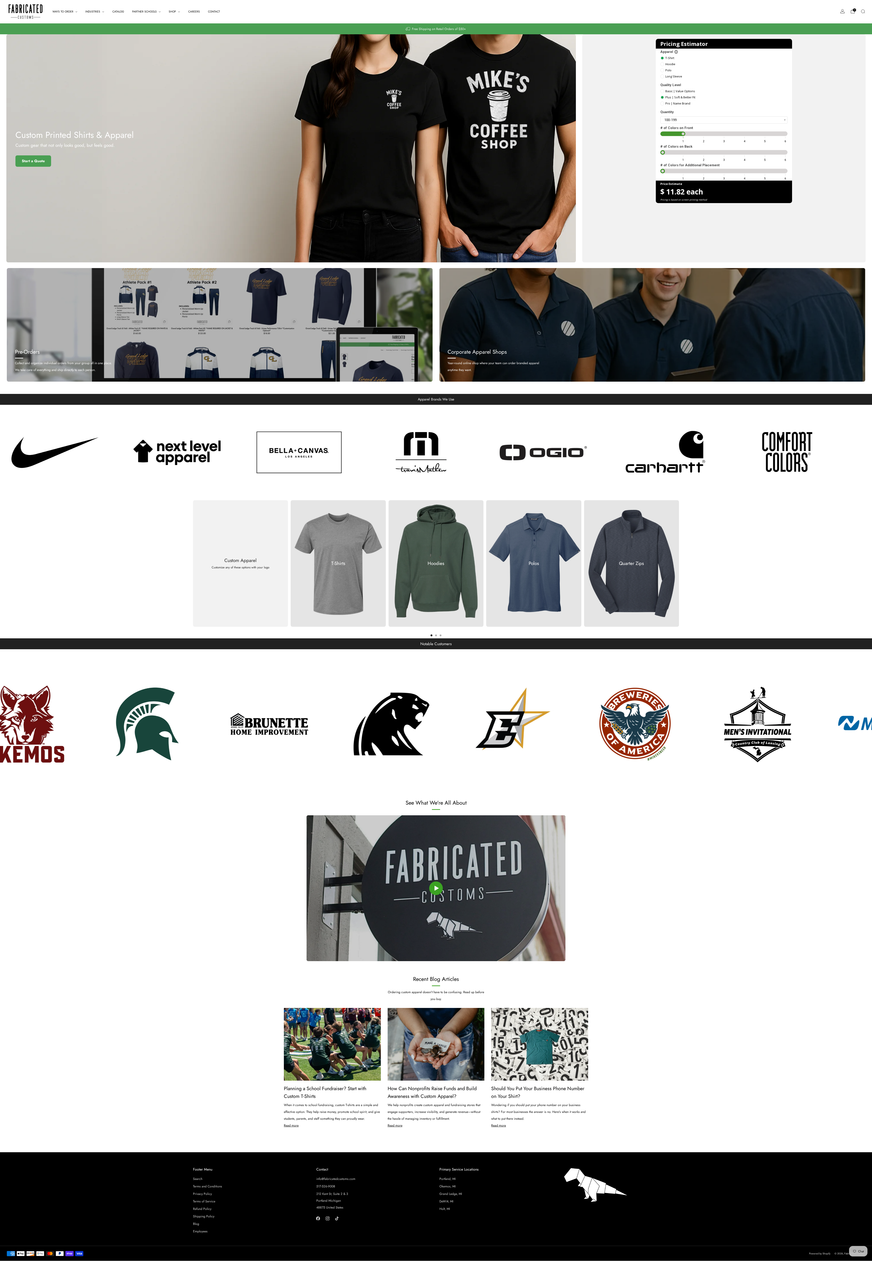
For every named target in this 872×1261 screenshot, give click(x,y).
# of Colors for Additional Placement (690, 165)
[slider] (683, 134)
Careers (194, 12)
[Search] (863, 11)
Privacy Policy (202, 1193)
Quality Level (670, 85)
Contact (214, 12)
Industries (92, 12)
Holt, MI (444, 1208)
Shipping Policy (203, 1216)
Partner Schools (144, 12)
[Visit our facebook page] (318, 1218)
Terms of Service (204, 1201)
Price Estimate (671, 184)
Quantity (667, 112)
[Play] (436, 888)
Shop (172, 12)
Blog (196, 1223)
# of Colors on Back (676, 146)
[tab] (431, 635)
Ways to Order (62, 12)
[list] (436, 452)
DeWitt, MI (446, 1201)
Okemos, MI (447, 1186)
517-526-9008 (325, 1186)
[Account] (842, 11)
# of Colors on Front (676, 128)
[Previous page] (193, 563)
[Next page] (679, 563)
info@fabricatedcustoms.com (335, 1178)
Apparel (669, 52)
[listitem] (436, 28)
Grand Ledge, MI (450, 1193)
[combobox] (724, 120)
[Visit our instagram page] (327, 1218)
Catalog (118, 12)
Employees (200, 1231)
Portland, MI (447, 1178)
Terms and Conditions (207, 1186)
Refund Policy (202, 1208)
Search (197, 1178)
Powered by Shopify (819, 1253)
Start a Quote (33, 161)
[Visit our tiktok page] (337, 1218)
